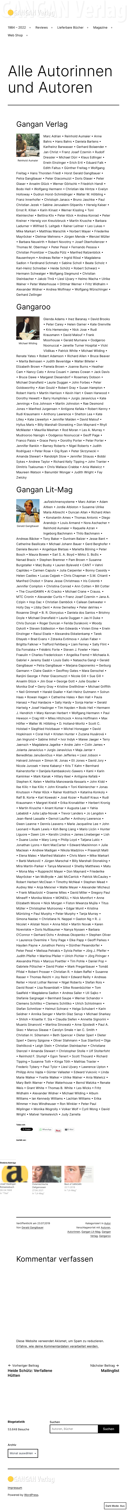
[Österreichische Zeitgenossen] (46, 1174)
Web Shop (15, 35)
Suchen (55, 1422)
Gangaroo (105, 1235)
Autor (107, 1223)
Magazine (100, 27)
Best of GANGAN (72, 1184)
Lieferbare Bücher (70, 27)
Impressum (15, 1487)
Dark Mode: (112, 1505)
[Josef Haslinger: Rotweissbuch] (14, 1174)
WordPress (31, 1494)
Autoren (105, 1227)
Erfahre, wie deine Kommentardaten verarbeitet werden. (57, 1346)
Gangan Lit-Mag (90, 1231)
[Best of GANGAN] (79, 1174)
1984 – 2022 (17, 27)
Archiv (12, 1444)
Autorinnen (73, 1231)
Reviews (41, 27)
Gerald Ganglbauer (33, 1227)
